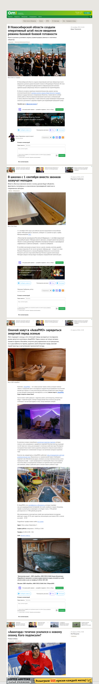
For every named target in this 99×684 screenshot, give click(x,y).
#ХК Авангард (18, 641)
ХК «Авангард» (55, 21)
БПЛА (47, 21)
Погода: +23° (78, 12)
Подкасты (17, 16)
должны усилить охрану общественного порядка (46, 93)
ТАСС (29, 234)
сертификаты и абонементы (36, 505)
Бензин (41, 21)
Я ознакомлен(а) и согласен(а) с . (30, 157)
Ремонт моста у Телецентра (29, 21)
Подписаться (59, 109)
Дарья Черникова (76, 29)
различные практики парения (46, 442)
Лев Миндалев (75, 634)
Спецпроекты (33, 16)
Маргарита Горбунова (77, 179)
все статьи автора (19, 138)
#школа (10, 190)
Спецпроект (73, 636)
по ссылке (40, 521)
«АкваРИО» (26, 387)
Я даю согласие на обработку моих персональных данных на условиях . (34, 155)
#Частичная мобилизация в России (22, 42)
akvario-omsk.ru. (25, 535)
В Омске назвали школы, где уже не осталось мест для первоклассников (30, 272)
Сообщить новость (25, 130)
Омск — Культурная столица (69, 21)
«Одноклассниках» (31, 104)
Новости (10, 16)
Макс (53, 130)
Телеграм (61, 130)
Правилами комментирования (35, 157)
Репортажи (24, 16)
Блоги (40, 16)
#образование (16, 190)
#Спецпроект (11, 641)
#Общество (11, 42)
